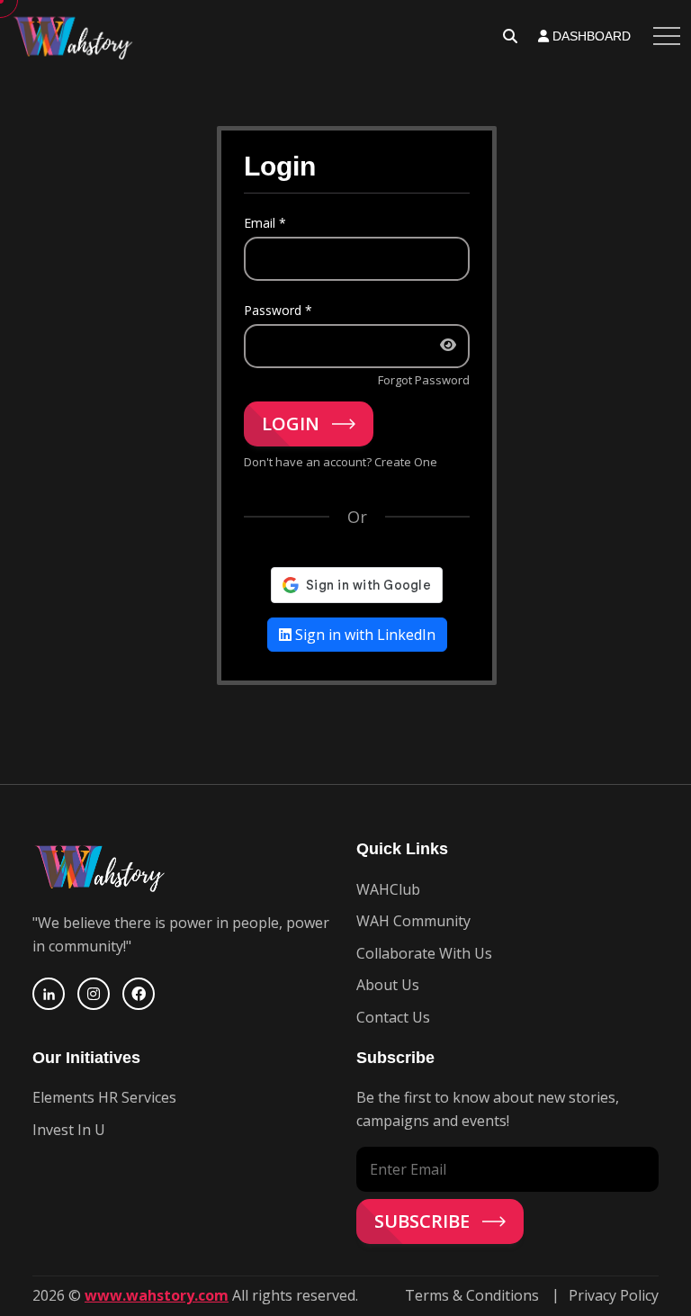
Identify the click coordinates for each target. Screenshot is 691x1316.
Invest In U (68, 1130)
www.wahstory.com (157, 1295)
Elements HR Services (104, 1097)
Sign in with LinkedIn (363, 634)
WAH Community (413, 921)
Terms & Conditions (472, 1295)
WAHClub (388, 889)
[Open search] (510, 36)
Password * (278, 310)
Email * (265, 222)
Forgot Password (424, 380)
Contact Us (393, 1017)
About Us (387, 985)
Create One (405, 462)
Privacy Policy (614, 1295)
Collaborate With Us (424, 953)
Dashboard (590, 36)
